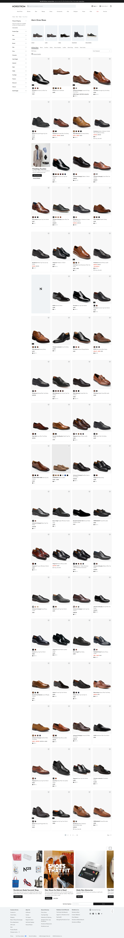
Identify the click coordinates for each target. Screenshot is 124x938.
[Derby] (65, 33)
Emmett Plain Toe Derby (61, 133)
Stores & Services (45, 910)
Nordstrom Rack (75, 912)
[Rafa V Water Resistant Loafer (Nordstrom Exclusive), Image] (81, 547)
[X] (96, 914)
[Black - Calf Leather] (67, 475)
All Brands (28, 912)
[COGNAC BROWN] (96, 475)
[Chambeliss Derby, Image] (102, 762)
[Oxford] (37, 33)
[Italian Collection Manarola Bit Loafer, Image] (81, 804)
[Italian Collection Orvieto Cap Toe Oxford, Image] (81, 200)
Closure (14, 86)
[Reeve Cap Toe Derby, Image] (40, 504)
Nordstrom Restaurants (46, 923)
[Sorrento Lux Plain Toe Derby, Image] (40, 71)
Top (112, 911)
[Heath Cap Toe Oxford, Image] (61, 417)
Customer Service (14, 910)
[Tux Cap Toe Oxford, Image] (81, 289)
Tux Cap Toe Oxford (80, 305)
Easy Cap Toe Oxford (38, 652)
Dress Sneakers (88, 42)
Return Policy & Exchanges (16, 919)
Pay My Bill (59, 917)
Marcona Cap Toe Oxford (40, 780)
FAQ (11, 927)
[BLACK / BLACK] (96, 391)
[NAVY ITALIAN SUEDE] (40, 735)
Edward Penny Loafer (101, 262)
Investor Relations (76, 914)
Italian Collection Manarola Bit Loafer (79, 824)
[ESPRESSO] (62, 391)
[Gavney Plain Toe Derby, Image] (102, 590)
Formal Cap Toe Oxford (60, 692)
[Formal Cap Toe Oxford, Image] (61, 676)
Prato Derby (78, 652)
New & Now (19, 11)
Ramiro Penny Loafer (60, 563)
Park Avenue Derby (81, 133)
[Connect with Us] (101, 914)
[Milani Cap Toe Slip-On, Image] (81, 676)
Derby (60, 42)
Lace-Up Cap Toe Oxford (60, 821)
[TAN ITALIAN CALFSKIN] (35, 735)
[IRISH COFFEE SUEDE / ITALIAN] (78, 262)
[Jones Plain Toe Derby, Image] (40, 417)
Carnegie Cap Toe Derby (101, 90)
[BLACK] (33, 88)
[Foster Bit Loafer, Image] (102, 504)
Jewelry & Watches (36, 178)
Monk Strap (70, 47)
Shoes (51, 11)
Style (13, 67)
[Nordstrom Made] (27, 869)
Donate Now (48, 898)
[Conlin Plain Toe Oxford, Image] (102, 157)
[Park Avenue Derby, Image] (81, 114)
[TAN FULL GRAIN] (74, 88)
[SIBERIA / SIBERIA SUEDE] (83, 563)
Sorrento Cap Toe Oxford (102, 308)
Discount (14, 82)
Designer (76, 11)
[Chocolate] (60, 88)
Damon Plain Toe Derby (102, 692)
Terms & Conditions (32, 936)
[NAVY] (65, 174)
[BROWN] (37, 88)
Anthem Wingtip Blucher (81, 349)
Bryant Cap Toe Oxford (40, 219)
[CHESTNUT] (56, 606)
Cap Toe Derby (61, 347)
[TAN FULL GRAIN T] (58, 217)
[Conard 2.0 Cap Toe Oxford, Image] (81, 71)
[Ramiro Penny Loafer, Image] (61, 547)
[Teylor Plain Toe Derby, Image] (102, 417)
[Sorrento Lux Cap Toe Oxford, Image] (61, 157)
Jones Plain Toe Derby (39, 436)
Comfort (46, 47)
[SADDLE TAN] (76, 347)
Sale (97, 11)
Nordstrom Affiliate (76, 922)
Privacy (11, 936)
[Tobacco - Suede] (53, 475)
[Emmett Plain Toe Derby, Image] (61, 114)
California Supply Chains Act (44, 936)
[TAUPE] (78, 434)
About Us (28, 910)
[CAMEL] (35, 131)
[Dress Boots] (78, 33)
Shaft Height (15, 90)
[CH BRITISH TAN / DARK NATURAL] (94, 391)
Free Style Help (44, 915)
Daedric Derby (100, 219)
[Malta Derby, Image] (102, 458)
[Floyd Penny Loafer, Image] (40, 590)
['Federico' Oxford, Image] (61, 246)
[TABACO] (81, 434)
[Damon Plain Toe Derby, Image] (102, 676)
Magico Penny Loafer (80, 436)
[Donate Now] (59, 869)
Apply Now (81, 1)
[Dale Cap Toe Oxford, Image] (40, 458)
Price (13, 51)
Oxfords (76, 47)
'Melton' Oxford (81, 176)
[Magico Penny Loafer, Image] (81, 417)
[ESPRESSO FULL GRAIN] (74, 606)
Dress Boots (74, 42)
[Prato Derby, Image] (81, 633)
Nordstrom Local (45, 926)
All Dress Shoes (34, 47)
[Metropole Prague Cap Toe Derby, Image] (40, 114)
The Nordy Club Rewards (62, 912)
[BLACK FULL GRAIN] (76, 88)
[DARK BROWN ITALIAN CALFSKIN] (37, 735)
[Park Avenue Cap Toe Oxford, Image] (61, 374)
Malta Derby (99, 477)
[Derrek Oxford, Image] (61, 289)
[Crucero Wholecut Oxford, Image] (40, 547)
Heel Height (15, 59)
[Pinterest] (93, 914)
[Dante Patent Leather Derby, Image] (61, 633)
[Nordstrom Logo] (18, 6)
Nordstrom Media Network (78, 919)
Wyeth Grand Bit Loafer (101, 393)
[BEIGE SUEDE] (37, 606)
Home (83, 11)
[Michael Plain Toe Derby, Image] (40, 374)
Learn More (55, 898)
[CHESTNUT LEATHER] (76, 217)
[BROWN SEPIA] (33, 434)
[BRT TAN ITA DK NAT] (74, 262)
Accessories (59, 11)
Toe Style (14, 75)
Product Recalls (13, 929)
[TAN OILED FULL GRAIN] (56, 217)
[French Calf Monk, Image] (61, 71)
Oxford (32, 42)
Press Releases (75, 917)
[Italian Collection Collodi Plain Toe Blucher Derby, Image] (102, 114)
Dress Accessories (37, 175)
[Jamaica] (53, 88)
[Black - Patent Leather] (60, 475)
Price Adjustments (14, 922)
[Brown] (58, 88)
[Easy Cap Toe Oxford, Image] (40, 633)
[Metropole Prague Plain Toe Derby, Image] (40, 804)
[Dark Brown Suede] (58, 475)
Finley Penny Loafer (60, 737)
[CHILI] (76, 131)
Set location (15, 27)
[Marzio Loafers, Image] (61, 458)
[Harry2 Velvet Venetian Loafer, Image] (81, 504)
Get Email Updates (30, 922)
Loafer (46, 42)
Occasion (14, 55)
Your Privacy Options (20, 936)
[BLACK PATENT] (56, 131)
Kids (68, 11)
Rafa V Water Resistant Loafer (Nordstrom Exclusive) (80, 566)
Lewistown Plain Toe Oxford (101, 735)
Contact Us (12, 912)
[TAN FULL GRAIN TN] (60, 217)
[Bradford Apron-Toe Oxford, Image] (81, 458)
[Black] (56, 88)
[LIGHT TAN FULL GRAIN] (76, 606)
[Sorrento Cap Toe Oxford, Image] (102, 289)
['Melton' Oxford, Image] (81, 157)
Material (14, 63)
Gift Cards (80, 896)
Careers (27, 915)
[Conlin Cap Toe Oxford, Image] (81, 590)
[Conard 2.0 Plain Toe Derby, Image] (81, 719)
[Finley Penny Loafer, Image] (61, 719)
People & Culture (29, 919)
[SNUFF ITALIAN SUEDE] (33, 735)
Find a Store (44, 912)
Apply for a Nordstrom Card (63, 914)
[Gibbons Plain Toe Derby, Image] (102, 547)
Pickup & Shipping (16, 21)
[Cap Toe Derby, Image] (61, 330)
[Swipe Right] (110, 848)
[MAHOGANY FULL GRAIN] (96, 563)
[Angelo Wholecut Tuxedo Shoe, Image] (61, 504)
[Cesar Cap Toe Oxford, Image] (81, 762)
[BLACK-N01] (33, 649)
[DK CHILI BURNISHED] (60, 391)
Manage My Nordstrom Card (63, 919)
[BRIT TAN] (94, 88)
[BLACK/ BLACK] (76, 434)
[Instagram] (90, 914)
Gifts (91, 11)
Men (36, 11)
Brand (13, 43)
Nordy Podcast (29, 924)
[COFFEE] (56, 391)
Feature (14, 79)
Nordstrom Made (18, 896)
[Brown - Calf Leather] (56, 475)
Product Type (15, 31)
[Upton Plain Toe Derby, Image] (61, 200)
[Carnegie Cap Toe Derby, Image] (102, 71)
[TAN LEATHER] (74, 821)
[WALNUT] (74, 131)
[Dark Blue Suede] (65, 475)
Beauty (43, 11)
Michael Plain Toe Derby (40, 393)
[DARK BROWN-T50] (35, 649)
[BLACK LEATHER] (74, 217)
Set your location (37, 54)
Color (13, 39)
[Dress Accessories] (40, 155)
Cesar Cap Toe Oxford (80, 778)
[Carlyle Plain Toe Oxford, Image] (81, 374)
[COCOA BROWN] (99, 347)
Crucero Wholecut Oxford (40, 566)
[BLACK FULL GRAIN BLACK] (53, 217)
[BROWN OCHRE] (53, 131)
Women (28, 11)
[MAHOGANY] (78, 131)
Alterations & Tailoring (46, 917)
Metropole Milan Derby (100, 349)
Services (105, 11)
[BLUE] (78, 692)
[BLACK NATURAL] (53, 778)
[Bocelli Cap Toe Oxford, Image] (61, 590)
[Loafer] (51, 33)
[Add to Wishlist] (48, 59)
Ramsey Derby (39, 349)
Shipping (12, 917)
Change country (14, 932)
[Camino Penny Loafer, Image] (102, 633)
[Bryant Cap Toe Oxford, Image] (40, 200)
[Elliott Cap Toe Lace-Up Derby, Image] (40, 246)
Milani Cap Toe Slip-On (80, 694)
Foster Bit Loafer (101, 520)
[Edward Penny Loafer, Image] (102, 246)
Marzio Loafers (59, 477)
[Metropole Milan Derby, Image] (102, 330)
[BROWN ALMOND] (35, 391)
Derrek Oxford (57, 305)
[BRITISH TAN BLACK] (56, 778)
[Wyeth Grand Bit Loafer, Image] (102, 374)
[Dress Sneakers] (92, 33)
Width (13, 71)
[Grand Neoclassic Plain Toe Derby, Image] (81, 246)
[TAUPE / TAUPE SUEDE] (81, 563)
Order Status (13, 915)
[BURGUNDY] (60, 174)
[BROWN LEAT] (96, 217)
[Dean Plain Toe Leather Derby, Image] (61, 762)
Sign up (103, 903)
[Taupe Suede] (62, 475)
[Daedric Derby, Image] (102, 200)
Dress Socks (82, 47)
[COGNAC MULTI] (56, 174)
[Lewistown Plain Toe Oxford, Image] (102, 719)
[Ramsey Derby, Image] (40, 330)
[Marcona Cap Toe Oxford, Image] (40, 762)
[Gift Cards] (90, 869)
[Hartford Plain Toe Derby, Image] (40, 719)
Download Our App (96, 910)
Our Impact (28, 917)
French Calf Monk (58, 90)
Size (13, 35)
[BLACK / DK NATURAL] (76, 262)
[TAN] (76, 174)
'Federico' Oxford (59, 262)
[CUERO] (78, 563)
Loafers (64, 47)
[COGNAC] (35, 88)
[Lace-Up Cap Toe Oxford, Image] (61, 804)
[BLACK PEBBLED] (83, 434)
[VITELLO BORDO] (37, 475)
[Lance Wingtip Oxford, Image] (40, 676)
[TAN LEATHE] (94, 217)
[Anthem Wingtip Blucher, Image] (81, 330)
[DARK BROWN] (96, 434)
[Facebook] (99, 914)
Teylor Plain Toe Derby (100, 436)
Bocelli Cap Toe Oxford (60, 609)
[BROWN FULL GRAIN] (35, 520)
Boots (41, 47)
